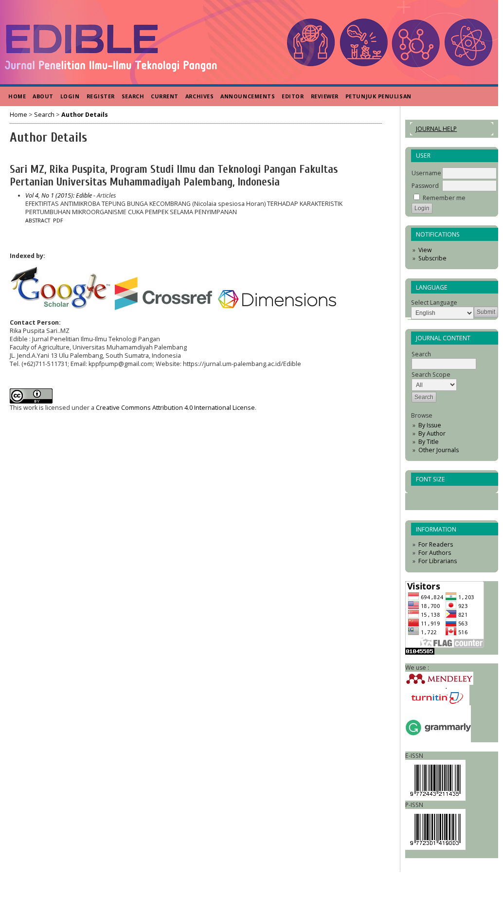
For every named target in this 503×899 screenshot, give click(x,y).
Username (426, 173)
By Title (428, 442)
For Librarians (437, 561)
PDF (58, 220)
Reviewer (325, 96)
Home (17, 96)
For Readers (435, 544)
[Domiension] (278, 308)
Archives (199, 96)
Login (70, 96)
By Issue (429, 425)
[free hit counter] (419, 652)
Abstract (37, 220)
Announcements (247, 96)
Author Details (84, 114)
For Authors (434, 553)
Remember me (444, 198)
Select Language (434, 302)
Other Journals (438, 450)
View (424, 250)
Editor (293, 96)
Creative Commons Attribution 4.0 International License (175, 408)
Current (165, 96)
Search (133, 96)
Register (101, 96)
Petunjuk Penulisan (378, 96)
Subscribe (432, 258)
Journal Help (436, 129)
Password (425, 186)
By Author (432, 433)
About (43, 96)
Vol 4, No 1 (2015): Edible (58, 195)
